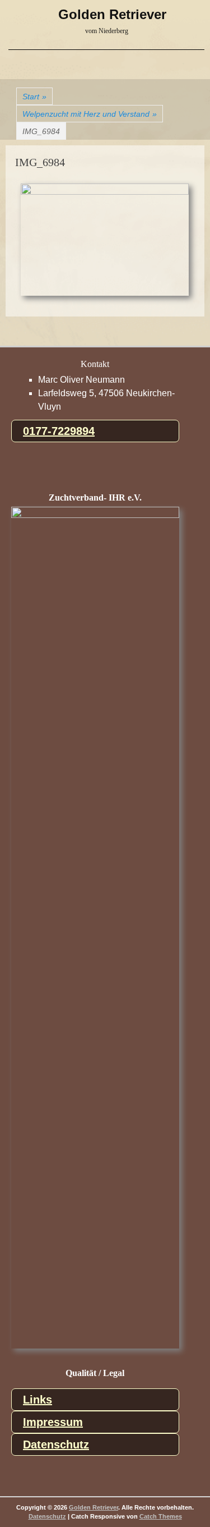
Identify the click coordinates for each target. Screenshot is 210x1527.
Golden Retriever (112, 14)
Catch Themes (160, 1516)
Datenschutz (56, 1444)
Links (37, 1399)
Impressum (53, 1422)
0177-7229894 (59, 431)
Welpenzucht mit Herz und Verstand (89, 113)
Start (34, 96)
